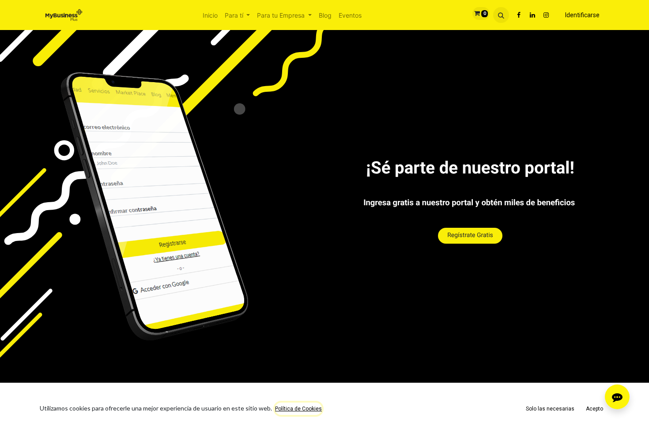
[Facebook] (519, 15)
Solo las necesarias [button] (550, 409)
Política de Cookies (298, 409)
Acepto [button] (594, 409)
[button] (501, 15)
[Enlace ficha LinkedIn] (532, 15)
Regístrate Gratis (470, 235)
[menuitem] (210, 15)
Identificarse (582, 15)
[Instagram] (546, 15)
